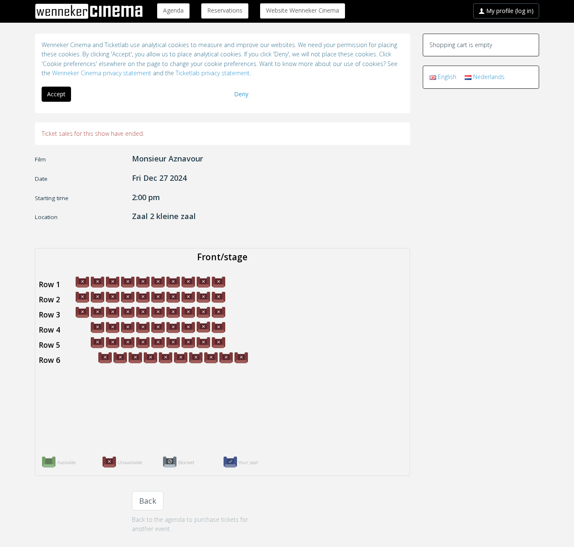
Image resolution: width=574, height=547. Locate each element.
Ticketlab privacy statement (213, 73)
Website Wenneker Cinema (302, 10)
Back (147, 501)
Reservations (224, 10)
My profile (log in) (509, 11)
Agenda (173, 10)
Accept (56, 94)
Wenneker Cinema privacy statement (101, 73)
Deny (241, 94)
